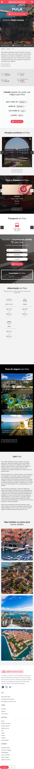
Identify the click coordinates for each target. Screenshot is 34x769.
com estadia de (13, 111)
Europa (3, 49)
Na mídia (3, 709)
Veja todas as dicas (9, 441)
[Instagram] (6, 687)
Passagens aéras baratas (7, 699)
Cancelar (4, 767)
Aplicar (11, 767)
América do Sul (5, 728)
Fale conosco (4, 713)
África (2, 721)
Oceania (3, 738)
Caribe (2, 733)
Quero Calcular (18, 14)
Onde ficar (17, 45)
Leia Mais (6, 65)
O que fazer (28, 45)
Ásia (2, 730)
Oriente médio (5, 740)
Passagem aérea (5, 747)
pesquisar (18, 264)
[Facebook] (3, 687)
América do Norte (6, 723)
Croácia (8, 49)
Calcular (18, 121)
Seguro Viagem (5, 757)
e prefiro (14, 115)
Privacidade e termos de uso (8, 701)
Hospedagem (4, 752)
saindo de (11, 106)
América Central (5, 726)
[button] (23, 102)
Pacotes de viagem (6, 750)
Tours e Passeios (5, 755)
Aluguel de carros (5, 759)
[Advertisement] (11, 351)
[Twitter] (10, 687)
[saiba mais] (30, 139)
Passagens (6, 45)
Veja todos (17, 171)
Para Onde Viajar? (5, 696)
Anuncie (3, 711)
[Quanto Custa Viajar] (17, 2)
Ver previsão (22, 81)
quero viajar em (12, 102)
